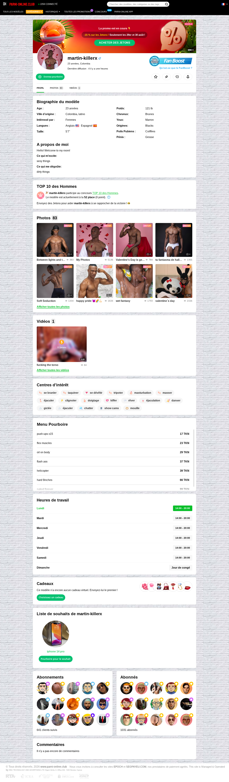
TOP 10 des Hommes (105, 193)
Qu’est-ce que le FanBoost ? (175, 68)
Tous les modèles (13, 12)
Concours (101, 12)
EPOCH (118, 766)
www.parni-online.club (53, 766)
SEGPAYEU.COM (136, 766)
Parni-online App (123, 12)
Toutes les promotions (77, 12)
